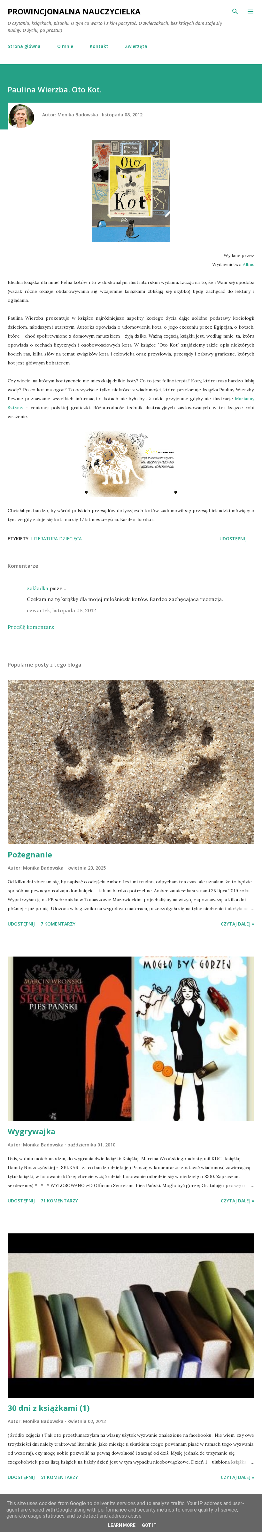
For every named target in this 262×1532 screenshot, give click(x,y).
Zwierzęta (136, 46)
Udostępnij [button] (233, 538)
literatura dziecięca (56, 538)
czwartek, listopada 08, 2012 (61, 610)
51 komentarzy (59, 1477)
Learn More (121, 1525)
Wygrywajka (31, 1131)
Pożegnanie (30, 854)
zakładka (37, 588)
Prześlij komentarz (31, 627)
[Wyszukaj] (235, 11)
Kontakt (99, 46)
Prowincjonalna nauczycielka (74, 11)
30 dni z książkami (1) (49, 1408)
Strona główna (24, 46)
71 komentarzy (59, 1201)
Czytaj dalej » (237, 924)
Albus (248, 264)
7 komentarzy (58, 924)
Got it (149, 1525)
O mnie (65, 46)
